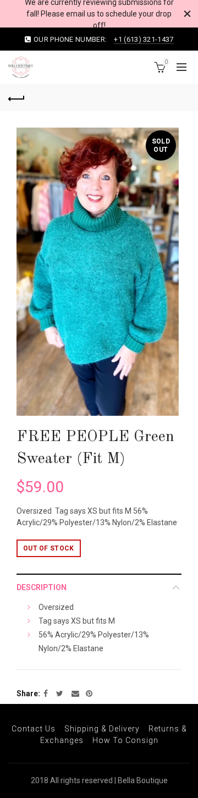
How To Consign (125, 740)
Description (41, 587)
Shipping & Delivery (102, 728)
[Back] (16, 97)
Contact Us (34, 728)
